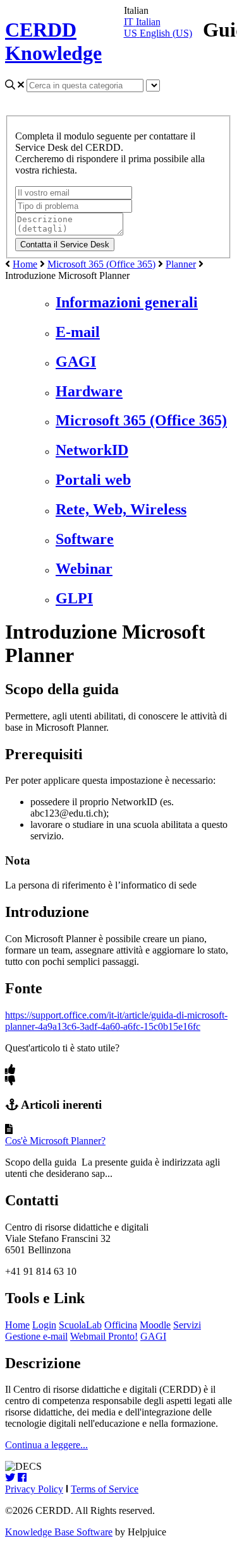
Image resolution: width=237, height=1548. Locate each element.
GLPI (74, 598)
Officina (120, 1325)
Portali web (93, 479)
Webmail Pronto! (104, 1336)
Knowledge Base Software (58, 1532)
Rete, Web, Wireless (121, 509)
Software (85, 539)
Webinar (84, 568)
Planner (181, 264)
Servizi (187, 1325)
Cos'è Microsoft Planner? (55, 1140)
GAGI (76, 361)
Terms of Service (104, 1489)
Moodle (155, 1325)
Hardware (89, 391)
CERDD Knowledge (53, 41)
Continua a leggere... (46, 1444)
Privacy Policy (34, 1489)
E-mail (78, 332)
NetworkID (92, 450)
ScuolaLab (80, 1325)
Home (25, 264)
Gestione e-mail (36, 1336)
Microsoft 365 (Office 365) (101, 264)
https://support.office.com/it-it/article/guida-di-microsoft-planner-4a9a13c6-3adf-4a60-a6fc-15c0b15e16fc (116, 1021)
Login (44, 1325)
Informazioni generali (127, 302)
